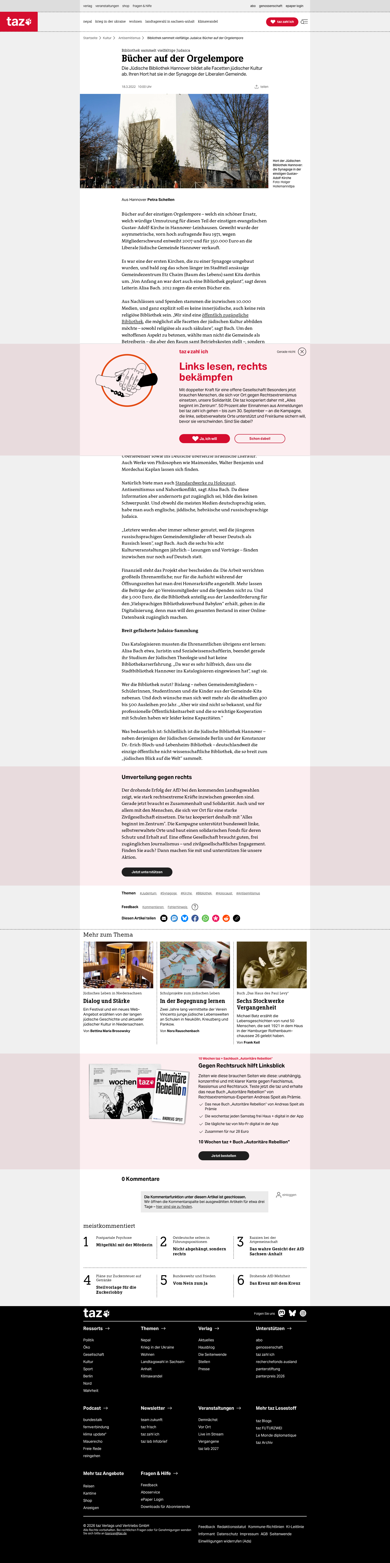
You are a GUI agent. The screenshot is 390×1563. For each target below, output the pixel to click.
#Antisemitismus (248, 893)
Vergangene (208, 1441)
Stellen (204, 1361)
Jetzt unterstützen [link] (147, 872)
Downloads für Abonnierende (165, 1506)
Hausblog (206, 1347)
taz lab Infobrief (154, 1441)
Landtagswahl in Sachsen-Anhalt (163, 1365)
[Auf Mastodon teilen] (174, 918)
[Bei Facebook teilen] (195, 918)
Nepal (146, 1340)
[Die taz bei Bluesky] (292, 1315)
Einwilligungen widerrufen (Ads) (224, 1541)
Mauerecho (92, 1441)
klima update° (94, 1434)
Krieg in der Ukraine (157, 1347)
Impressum (250, 1534)
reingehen (91, 1456)
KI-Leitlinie (295, 1526)
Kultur (107, 38)
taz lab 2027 (208, 1448)
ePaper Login (152, 1499)
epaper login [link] (294, 6)
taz (96, 1313)
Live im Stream (210, 1434)
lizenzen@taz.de (116, 1533)
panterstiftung (268, 1369)
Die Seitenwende (212, 1354)
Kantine (89, 1493)
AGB (265, 1534)
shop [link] (125, 6)
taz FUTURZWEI (269, 1428)
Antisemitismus (129, 38)
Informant (207, 1534)
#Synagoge (168, 893)
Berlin (88, 1376)
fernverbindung (96, 1427)
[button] (304, 22)
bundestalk (92, 1419)
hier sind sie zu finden (174, 1206)
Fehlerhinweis (178, 907)
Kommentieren (153, 907)
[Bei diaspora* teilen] (215, 918)
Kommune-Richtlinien (266, 1526)
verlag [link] (87, 6)
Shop (87, 1500)
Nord (87, 1383)
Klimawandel (151, 1376)
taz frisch (148, 1427)
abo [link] (253, 6)
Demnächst (208, 1419)
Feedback (149, 1485)
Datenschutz (228, 1534)
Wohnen (148, 1354)
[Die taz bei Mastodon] (282, 1315)
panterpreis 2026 (270, 1376)
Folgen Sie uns (264, 1314)
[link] (88, 22)
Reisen (89, 1486)
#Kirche (187, 893)
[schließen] (302, 351)
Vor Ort (204, 1427)
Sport (88, 1369)
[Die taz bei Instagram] (303, 1315)
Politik (88, 1340)
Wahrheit (90, 1390)
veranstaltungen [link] (107, 6)
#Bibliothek (204, 893)
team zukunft (151, 1419)
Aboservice (150, 1492)
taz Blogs (264, 1421)
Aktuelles (206, 1340)
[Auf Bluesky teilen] (184, 918)
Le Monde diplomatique (276, 1435)
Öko (86, 1347)
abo (259, 1340)
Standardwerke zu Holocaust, (205, 483)
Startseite (90, 38)
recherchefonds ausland (276, 1361)
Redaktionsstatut (232, 1526)
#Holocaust (224, 893)
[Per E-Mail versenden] (163, 918)
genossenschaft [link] (270, 6)
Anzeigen (91, 1507)
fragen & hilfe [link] (142, 6)
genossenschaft (269, 1347)
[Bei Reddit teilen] (226, 918)
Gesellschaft (93, 1354)
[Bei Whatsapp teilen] (205, 918)
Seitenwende (281, 1534)
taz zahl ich (265, 1354)
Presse (204, 1369)
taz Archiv (264, 1442)
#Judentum (148, 893)
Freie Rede (92, 1448)
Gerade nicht (286, 352)
